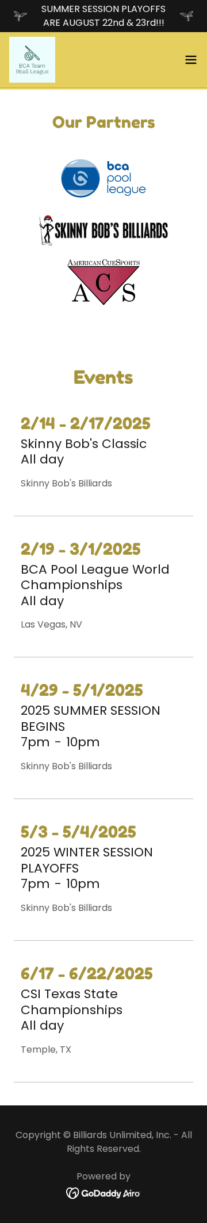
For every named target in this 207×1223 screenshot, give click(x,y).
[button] (190, 59)
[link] (32, 60)
